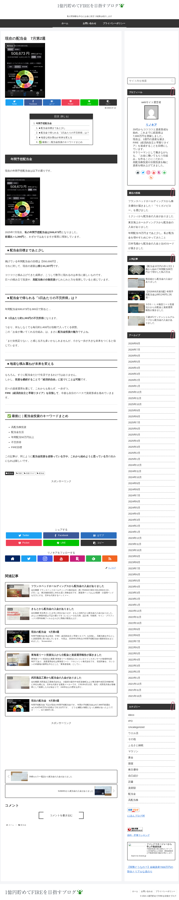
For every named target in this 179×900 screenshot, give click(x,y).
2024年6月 (134, 501)
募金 (130, 757)
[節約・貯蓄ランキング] (135, 830)
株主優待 (133, 769)
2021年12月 (135, 683)
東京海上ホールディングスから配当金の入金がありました (151, 224)
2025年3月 (134, 446)
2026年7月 (134, 349)
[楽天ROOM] (77, 558)
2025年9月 (134, 410)
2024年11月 (134, 471)
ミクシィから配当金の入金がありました (151, 216)
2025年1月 (134, 459)
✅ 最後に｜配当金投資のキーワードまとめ (61, 142)
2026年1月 (134, 386)
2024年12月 (135, 465)
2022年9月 (134, 629)
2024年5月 (134, 507)
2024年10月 (135, 477)
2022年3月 (134, 665)
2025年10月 (135, 404)
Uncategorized (136, 727)
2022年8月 (134, 635)
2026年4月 (134, 367)
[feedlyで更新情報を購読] (93, 558)
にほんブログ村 (136, 815)
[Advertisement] (61, 503)
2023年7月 (134, 568)
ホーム (135, 891)
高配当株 (133, 800)
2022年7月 (134, 641)
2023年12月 (135, 538)
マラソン (133, 751)
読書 (130, 781)
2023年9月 (134, 556)
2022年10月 (135, 623)
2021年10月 (135, 696)
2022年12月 (135, 610)
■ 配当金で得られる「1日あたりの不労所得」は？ (64, 132)
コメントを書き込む (61, 815)
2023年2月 (134, 598)
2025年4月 (134, 440)
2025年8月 (134, 416)
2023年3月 (134, 592)
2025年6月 (134, 428)
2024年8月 (134, 489)
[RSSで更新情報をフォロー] (109, 558)
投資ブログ (30, 473)
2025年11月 (134, 398)
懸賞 (130, 763)
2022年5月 (134, 653)
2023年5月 (134, 580)
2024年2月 (134, 525)
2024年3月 (134, 519)
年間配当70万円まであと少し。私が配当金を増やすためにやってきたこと (151, 235)
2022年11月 (134, 617)
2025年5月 (134, 434)
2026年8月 (134, 343)
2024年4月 (134, 513)
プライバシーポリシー (165, 891)
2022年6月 (134, 647)
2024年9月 (134, 483)
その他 (132, 739)
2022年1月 (134, 677)
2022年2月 (134, 671)
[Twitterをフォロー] (28, 558)
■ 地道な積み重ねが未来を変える (55, 137)
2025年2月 (134, 452)
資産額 (132, 788)
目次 (56, 116)
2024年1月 (134, 531)
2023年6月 (134, 574)
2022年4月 (134, 659)
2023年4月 (134, 586)
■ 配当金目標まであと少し (52, 128)
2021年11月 (134, 690)
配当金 (10, 473)
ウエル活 (133, 733)
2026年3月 (134, 373)
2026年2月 (134, 380)
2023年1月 (134, 604)
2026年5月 (134, 361)
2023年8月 (134, 562)
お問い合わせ (147, 891)
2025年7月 (134, 422)
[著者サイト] (12, 558)
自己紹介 (133, 775)
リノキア (151, 124)
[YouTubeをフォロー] (61, 558)
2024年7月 (134, 495)
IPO (130, 721)
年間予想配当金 (44, 123)
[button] (172, 80)
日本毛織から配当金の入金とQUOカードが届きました (151, 245)
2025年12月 (135, 392)
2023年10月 (135, 550)
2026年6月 (134, 355)
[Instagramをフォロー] (45, 558)
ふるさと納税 (135, 745)
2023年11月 (134, 544)
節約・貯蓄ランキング (138, 835)
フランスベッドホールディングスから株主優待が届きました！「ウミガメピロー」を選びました (151, 206)
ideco (131, 715)
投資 (20, 473)
